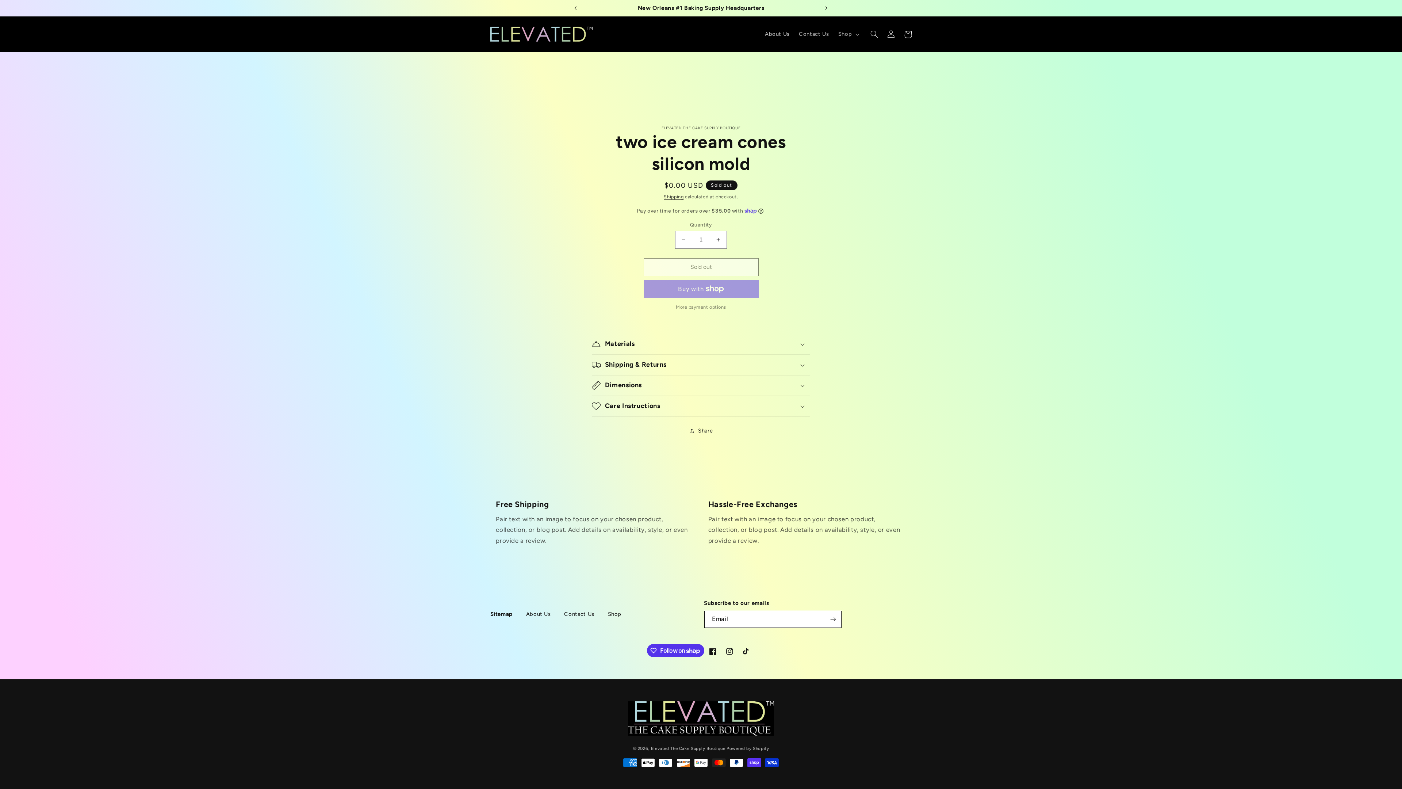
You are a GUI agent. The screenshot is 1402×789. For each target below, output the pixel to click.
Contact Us (579, 614)
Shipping (673, 196)
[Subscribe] (833, 619)
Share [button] (705, 430)
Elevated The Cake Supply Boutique (688, 748)
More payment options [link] (701, 307)
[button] (848, 34)
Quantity (701, 225)
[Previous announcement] (576, 8)
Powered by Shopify (748, 748)
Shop (615, 614)
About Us (538, 614)
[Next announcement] (826, 8)
